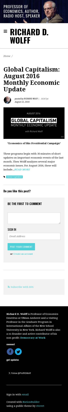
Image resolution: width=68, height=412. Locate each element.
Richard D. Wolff (29, 36)
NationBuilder (31, 401)
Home (6, 56)
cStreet (40, 405)
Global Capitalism (14, 177)
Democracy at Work (32, 337)
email (25, 394)
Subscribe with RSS (22, 286)
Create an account (23, 254)
